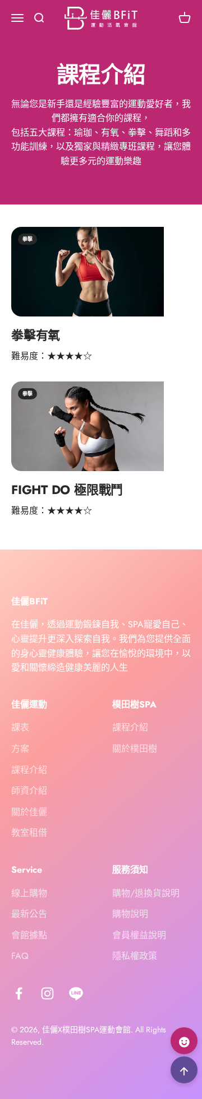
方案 (20, 748)
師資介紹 (29, 790)
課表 (20, 727)
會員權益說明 (139, 935)
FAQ (20, 955)
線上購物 (29, 893)
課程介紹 (29, 769)
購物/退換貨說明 (146, 893)
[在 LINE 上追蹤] (76, 993)
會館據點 (29, 935)
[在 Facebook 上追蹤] (18, 993)
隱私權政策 (134, 955)
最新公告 (29, 913)
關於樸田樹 (134, 748)
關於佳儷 (29, 811)
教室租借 (29, 832)
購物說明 (130, 913)
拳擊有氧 (35, 335)
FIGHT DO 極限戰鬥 (67, 490)
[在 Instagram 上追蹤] (47, 993)
